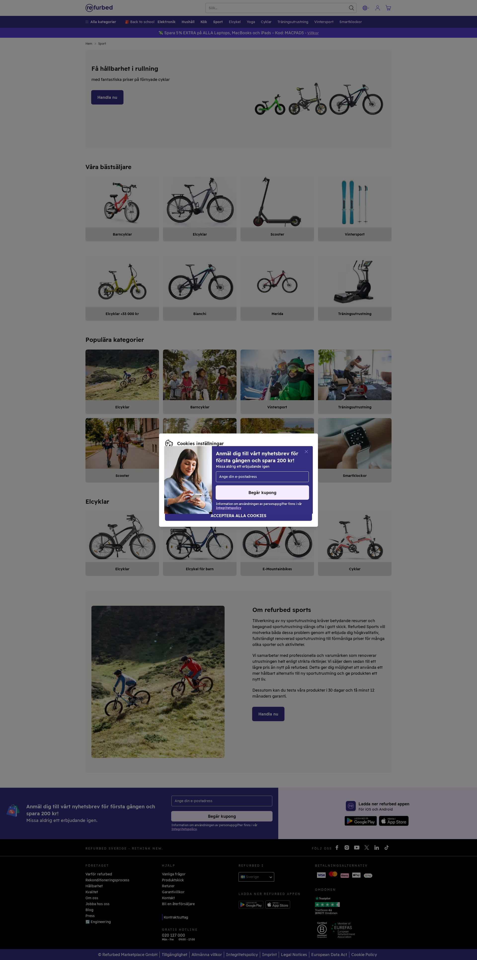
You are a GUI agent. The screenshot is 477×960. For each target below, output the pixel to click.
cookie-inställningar (253, 475)
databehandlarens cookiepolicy (229, 480)
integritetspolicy (179, 480)
